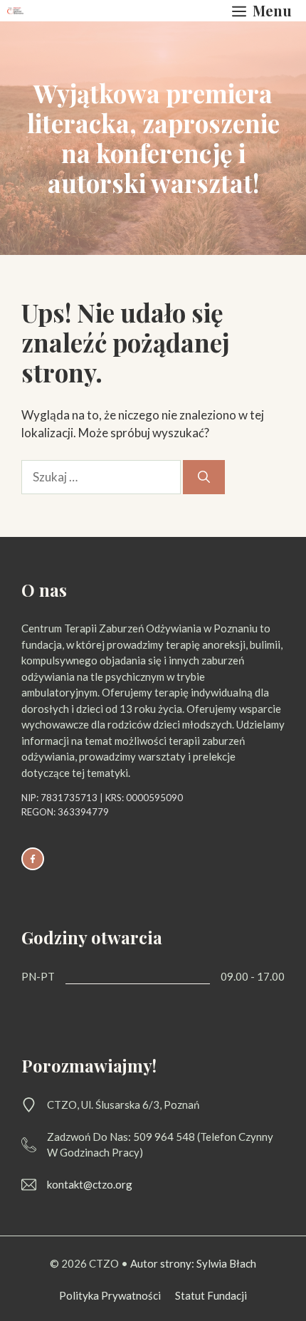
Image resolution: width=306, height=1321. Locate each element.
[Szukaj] (204, 477)
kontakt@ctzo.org (89, 1184)
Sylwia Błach (225, 1263)
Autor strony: (162, 1263)
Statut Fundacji (211, 1295)
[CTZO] (15, 10)
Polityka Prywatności (110, 1295)
